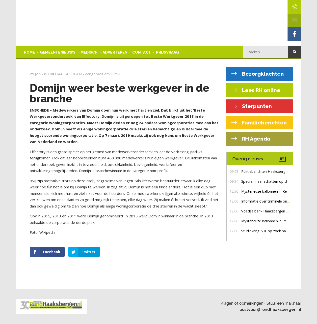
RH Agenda (255, 139)
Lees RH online (260, 90)
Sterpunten (256, 106)
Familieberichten (264, 122)
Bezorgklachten (262, 74)
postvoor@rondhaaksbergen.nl (270, 309)
